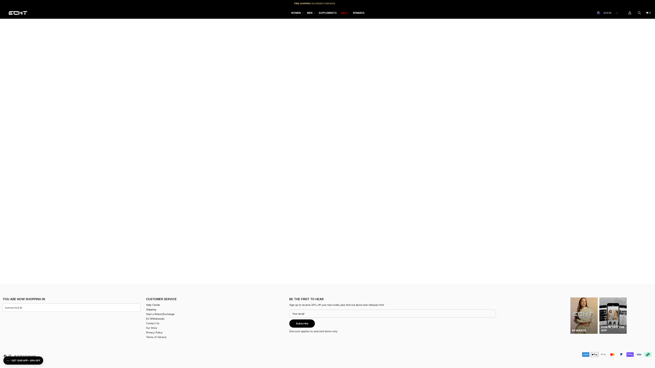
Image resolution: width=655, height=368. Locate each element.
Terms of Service (156, 337)
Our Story (151, 327)
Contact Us (152, 323)
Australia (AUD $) (13, 307)
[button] (297, 13)
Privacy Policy (154, 332)
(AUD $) (607, 13)
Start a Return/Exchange (160, 314)
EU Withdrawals (155, 318)
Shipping (623, 3)
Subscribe (302, 323)
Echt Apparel (29, 356)
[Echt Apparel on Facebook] (5, 356)
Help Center (641, 3)
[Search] (640, 13)
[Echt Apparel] (18, 13)
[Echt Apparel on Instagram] (10, 356)
